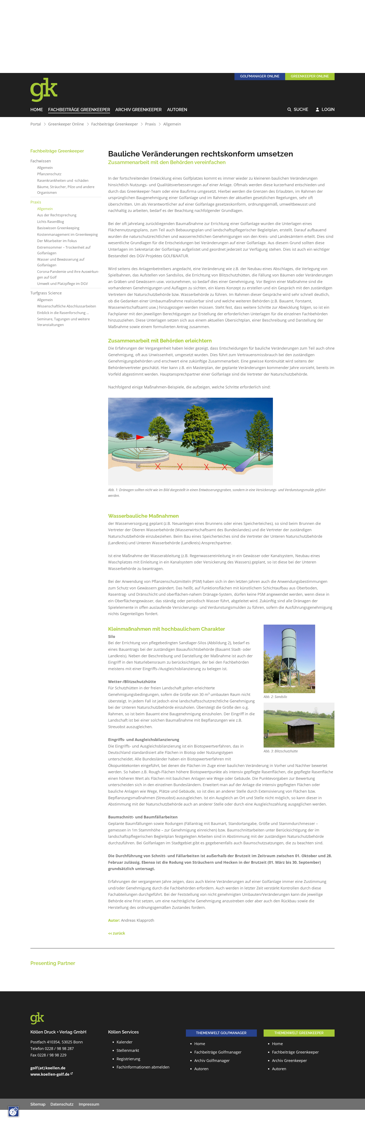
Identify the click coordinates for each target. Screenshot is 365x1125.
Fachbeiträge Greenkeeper (79, 110)
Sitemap (37, 1104)
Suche (297, 109)
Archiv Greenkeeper (138, 110)
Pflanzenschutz (49, 174)
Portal (35, 124)
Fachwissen (40, 160)
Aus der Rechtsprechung (56, 215)
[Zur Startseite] (49, 90)
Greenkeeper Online (66, 124)
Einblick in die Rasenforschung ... (63, 312)
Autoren (177, 110)
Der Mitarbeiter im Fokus (57, 240)
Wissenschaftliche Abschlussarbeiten (66, 306)
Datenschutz (62, 1104)
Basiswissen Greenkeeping (58, 228)
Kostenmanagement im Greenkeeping (67, 234)
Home (36, 110)
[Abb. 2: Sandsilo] (289, 659)
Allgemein (172, 124)
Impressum (89, 1104)
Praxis (150, 124)
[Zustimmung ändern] (13, 1111)
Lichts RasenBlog (50, 221)
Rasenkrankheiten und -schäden (63, 180)
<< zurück (116, 933)
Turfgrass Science (46, 292)
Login (325, 109)
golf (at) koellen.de (47, 1067)
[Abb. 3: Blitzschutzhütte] (299, 725)
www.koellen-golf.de (49, 1074)
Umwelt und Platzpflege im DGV (62, 283)
